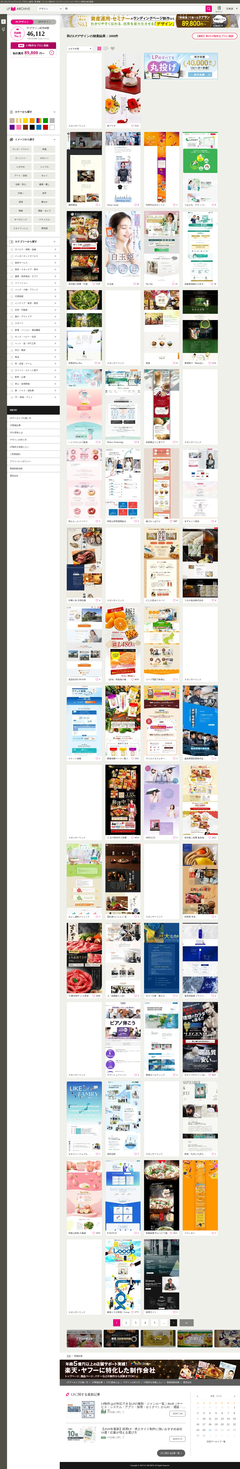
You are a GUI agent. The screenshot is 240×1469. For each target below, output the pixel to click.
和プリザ (111, 126)
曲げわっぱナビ (153, 521)
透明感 (44, 228)
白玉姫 (110, 284)
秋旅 (148, 363)
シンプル (44, 167)
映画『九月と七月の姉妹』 (195, 1154)
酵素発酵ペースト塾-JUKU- (118, 758)
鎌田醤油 (73, 205)
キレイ (44, 175)
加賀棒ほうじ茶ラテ (155, 442)
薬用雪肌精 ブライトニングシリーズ (195, 996)
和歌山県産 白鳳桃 (77, 1233)
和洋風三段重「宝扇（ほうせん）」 (80, 284)
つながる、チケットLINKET (195, 205)
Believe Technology (115, 442)
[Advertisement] (33, 82)
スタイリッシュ (20, 228)
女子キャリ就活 (191, 521)
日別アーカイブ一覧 (216, 1442)
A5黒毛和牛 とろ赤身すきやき (80, 996)
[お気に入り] (112, 48)
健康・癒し (44, 184)
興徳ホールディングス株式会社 (157, 1075)
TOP (69, 1356)
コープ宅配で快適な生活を (157, 679)
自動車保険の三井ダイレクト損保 (195, 284)
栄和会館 (111, 1154)
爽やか (44, 202)
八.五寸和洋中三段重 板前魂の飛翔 (118, 837)
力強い (21, 193)
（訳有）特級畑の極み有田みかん (118, 679)
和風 (44, 149)
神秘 (21, 211)
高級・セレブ (44, 211)
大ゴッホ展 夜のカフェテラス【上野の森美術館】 (157, 996)
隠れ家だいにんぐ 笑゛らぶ (118, 917)
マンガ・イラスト (20, 149)
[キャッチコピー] (106, 48)
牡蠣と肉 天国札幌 (77, 600)
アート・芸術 (20, 175)
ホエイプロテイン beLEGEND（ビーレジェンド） (195, 1075)
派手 (44, 193)
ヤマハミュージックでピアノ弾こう (118, 1075)
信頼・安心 (20, 184)
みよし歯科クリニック (79, 917)
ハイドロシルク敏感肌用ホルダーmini (80, 442)
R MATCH (112, 1233)
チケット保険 (75, 758)
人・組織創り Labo (116, 996)
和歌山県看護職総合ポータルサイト (118, 521)
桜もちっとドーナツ (78, 521)
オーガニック (20, 219)
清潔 (21, 202)
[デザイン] (99, 48)
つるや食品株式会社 (193, 600)
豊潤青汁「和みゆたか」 (195, 363)
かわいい (44, 158)
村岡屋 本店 (190, 917)
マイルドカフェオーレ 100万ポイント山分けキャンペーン (157, 758)
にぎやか (21, 167)
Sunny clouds (113, 205)
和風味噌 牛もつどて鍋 (156, 1233)
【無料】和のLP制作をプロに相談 (214, 36)
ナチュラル (44, 219)
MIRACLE (150, 837)
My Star (149, 284)
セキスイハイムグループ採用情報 (80, 1154)
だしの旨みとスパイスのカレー (157, 600)
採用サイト (151, 1312)
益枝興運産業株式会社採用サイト (195, 758)
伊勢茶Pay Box (75, 363)
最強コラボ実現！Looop (118, 1312)
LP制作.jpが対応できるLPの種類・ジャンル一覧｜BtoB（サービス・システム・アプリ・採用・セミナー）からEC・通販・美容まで (143, 1405)
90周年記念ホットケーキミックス (157, 205)
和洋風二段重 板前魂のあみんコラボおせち (195, 837)
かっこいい (20, 158)
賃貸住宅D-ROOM (77, 679)
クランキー (189, 1233)
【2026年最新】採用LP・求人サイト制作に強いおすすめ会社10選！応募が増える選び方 (141, 1430)
